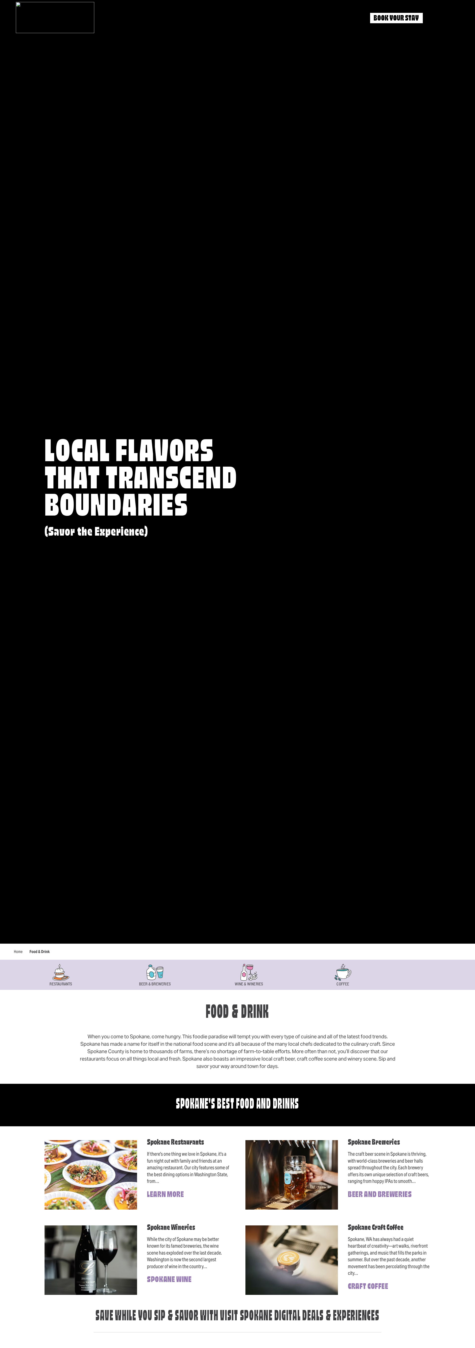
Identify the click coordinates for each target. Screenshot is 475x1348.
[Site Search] (435, 18)
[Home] (55, 17)
